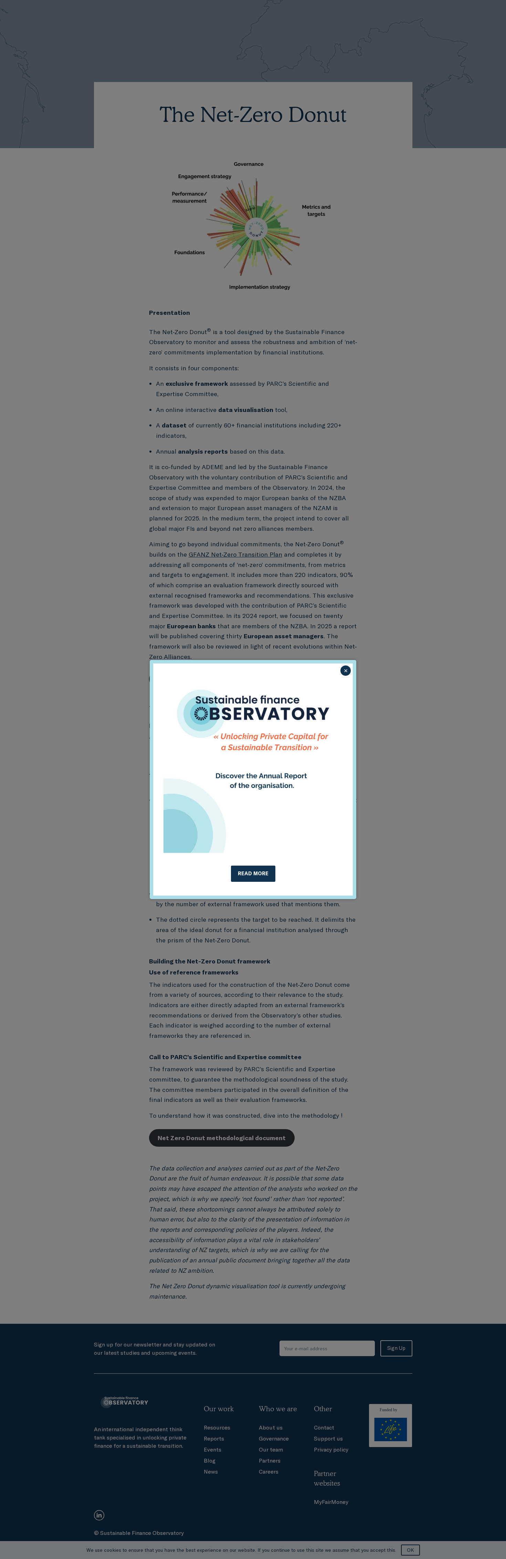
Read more (253, 873)
